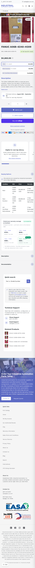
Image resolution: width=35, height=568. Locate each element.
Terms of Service (7, 439)
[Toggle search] (22, 6)
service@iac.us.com (20, 294)
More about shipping (15, 158)
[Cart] (29, 6)
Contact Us (6, 398)
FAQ (4, 427)
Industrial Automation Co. (15, 562)
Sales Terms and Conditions (10, 435)
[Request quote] (26, 6)
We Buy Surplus (7, 418)
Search (5, 460)
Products (5, 11)
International (6, 464)
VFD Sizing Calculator (9, 468)
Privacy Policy (6, 443)
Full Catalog (6, 410)
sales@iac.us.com (8, 493)
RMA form (14, 293)
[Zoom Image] (28, 39)
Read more (4, 89)
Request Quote (18, 398)
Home (4, 414)
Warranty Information (9, 431)
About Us (5, 447)
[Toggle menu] (32, 6)
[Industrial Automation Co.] (7, 6)
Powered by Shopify (25, 562)
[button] (17, 41)
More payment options (17, 126)
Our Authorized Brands (9, 422)
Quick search (10, 277)
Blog (4, 456)
